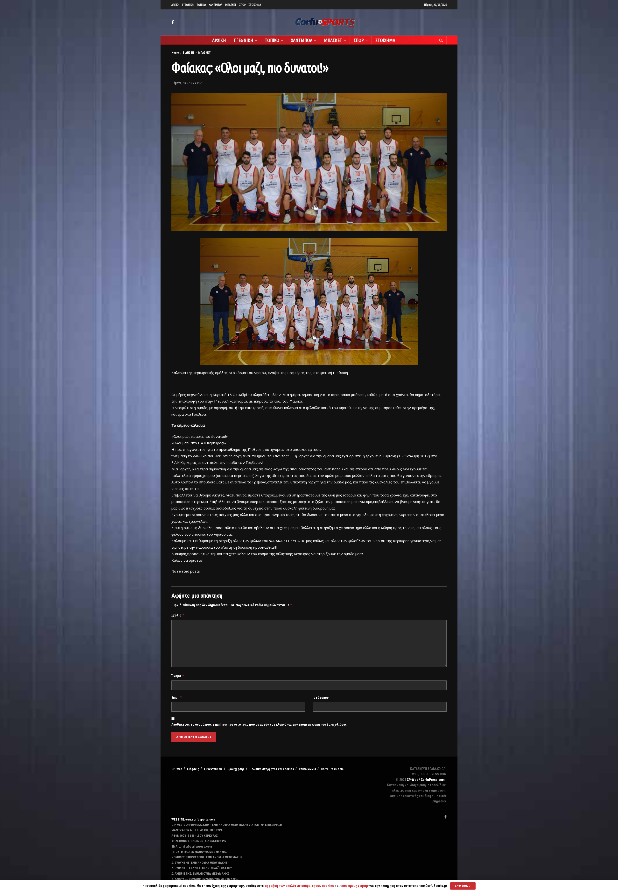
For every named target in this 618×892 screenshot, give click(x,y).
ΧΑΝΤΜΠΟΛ (215, 4)
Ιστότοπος (321, 698)
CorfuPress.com (332, 769)
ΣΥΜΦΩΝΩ (463, 886)
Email (177, 697)
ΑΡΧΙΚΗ (175, 4)
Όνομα (177, 675)
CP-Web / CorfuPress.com (426, 780)
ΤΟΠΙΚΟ (201, 4)
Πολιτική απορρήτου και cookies (271, 769)
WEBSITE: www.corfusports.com (193, 819)
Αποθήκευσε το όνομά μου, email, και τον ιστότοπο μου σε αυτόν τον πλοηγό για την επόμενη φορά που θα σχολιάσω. (259, 724)
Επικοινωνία (307, 769)
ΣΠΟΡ (242, 4)
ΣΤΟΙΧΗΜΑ (254, 4)
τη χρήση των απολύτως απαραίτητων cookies (299, 886)
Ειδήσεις (193, 769)
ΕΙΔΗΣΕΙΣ (188, 52)
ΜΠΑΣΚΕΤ (230, 4)
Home (175, 52)
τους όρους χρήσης (354, 886)
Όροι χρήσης (236, 769)
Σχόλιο (177, 615)
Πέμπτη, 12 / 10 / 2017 (186, 83)
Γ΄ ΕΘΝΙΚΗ (188, 4)
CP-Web (176, 769)
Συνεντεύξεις (213, 769)
